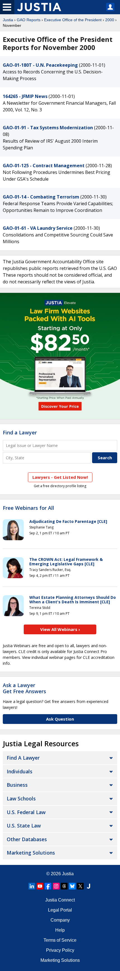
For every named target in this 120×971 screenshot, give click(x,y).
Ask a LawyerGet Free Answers (24, 688)
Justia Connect (60, 900)
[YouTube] (40, 886)
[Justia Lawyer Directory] (88, 886)
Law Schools (21, 798)
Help (60, 930)
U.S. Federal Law (26, 812)
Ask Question (60, 719)
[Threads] (64, 886)
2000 (109, 20)
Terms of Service (60, 940)
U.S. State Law (24, 825)
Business (17, 784)
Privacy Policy (60, 950)
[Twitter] (80, 886)
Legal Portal (60, 910)
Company (60, 920)
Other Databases (27, 839)
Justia (8, 20)
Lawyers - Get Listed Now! (60, 477)
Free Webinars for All (28, 508)
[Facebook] (48, 886)
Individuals (19, 771)
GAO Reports (28, 20)
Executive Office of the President (73, 20)
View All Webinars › (60, 629)
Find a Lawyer (20, 432)
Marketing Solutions (31, 852)
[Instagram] (56, 886)
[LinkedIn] (31, 886)
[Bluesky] (72, 886)
